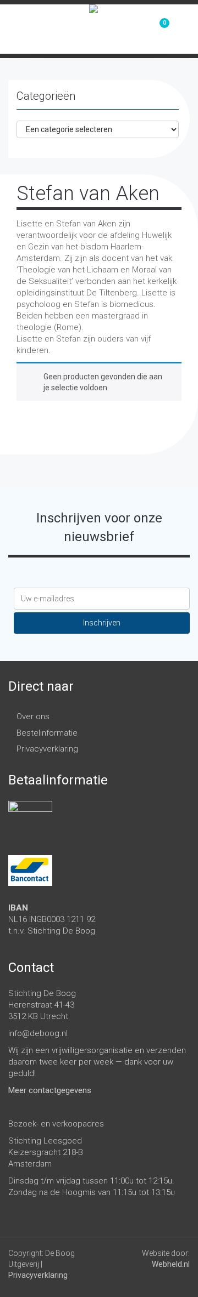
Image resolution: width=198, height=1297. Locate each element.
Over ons (33, 716)
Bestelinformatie (47, 733)
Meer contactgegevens (49, 1090)
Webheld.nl (171, 1264)
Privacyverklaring (47, 749)
